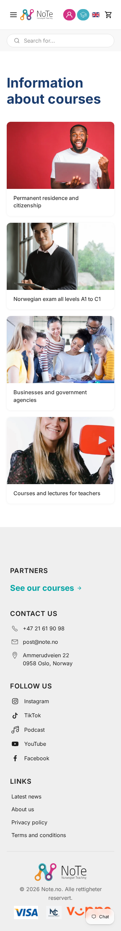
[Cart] (108, 15)
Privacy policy (29, 822)
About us (22, 809)
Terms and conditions (38, 835)
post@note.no (40, 641)
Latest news (26, 796)
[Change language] (96, 14)
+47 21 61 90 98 (44, 628)
